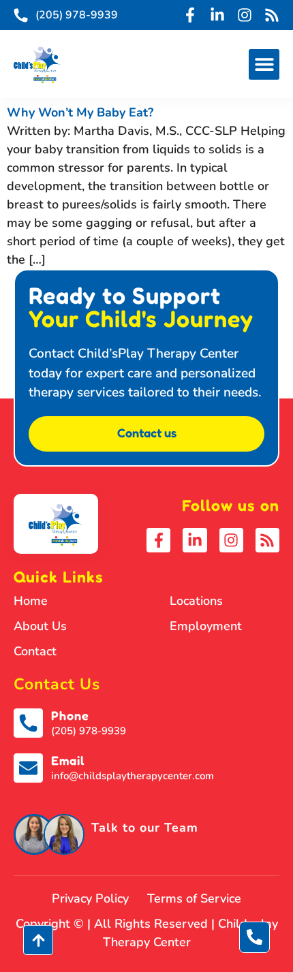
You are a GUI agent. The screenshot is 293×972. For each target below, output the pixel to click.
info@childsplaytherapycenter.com (132, 776)
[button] (264, 64)
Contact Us (57, 684)
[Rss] (271, 14)
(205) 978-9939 (88, 731)
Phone (70, 715)
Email (67, 760)
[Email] (28, 768)
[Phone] (28, 723)
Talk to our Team (144, 827)
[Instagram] (244, 14)
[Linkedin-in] (217, 14)
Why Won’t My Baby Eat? (80, 112)
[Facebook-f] (190, 14)
